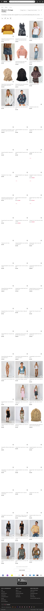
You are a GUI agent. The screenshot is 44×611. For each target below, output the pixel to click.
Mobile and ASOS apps (34, 590)
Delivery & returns (4, 593)
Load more (22, 570)
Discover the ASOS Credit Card (35, 598)
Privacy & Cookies (33, 609)
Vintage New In (23, 10)
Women (6, 7)
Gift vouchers (32, 591)
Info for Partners (32, 596)
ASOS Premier (3, 595)
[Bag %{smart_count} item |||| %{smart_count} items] (42, 1)
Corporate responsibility (19, 593)
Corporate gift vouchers (34, 593)
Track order (3, 591)
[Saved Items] (40, 1)
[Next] (41, 10)
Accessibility (41, 609)
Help (2, 590)
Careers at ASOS (18, 591)
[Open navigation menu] (1, 1)
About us (17, 590)
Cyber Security (18, 596)
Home (2, 7)
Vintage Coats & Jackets (32, 10)
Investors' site (18, 595)
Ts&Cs (37, 609)
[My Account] (37, 1)
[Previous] (19, 10)
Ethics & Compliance (4, 601)
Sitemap (2, 598)
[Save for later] (13, 36)
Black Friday (32, 595)
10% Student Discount (4, 596)
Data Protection (3, 599)
